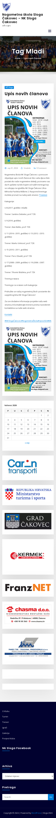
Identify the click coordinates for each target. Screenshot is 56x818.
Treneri (5, 722)
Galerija (5, 733)
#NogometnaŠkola (29, 320)
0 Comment (42, 168)
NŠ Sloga (9, 87)
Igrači (4, 727)
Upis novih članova (32, 58)
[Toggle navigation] (50, 31)
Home (17, 58)
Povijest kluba (8, 738)
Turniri (5, 716)
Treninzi (43, 195)
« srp (27, 442)
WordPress (36, 813)
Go (50, 797)
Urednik (27, 168)
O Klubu (5, 711)
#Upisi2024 (43, 320)
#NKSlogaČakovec (13, 320)
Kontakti (8, 314)
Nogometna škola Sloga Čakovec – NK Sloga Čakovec (22, 18)
